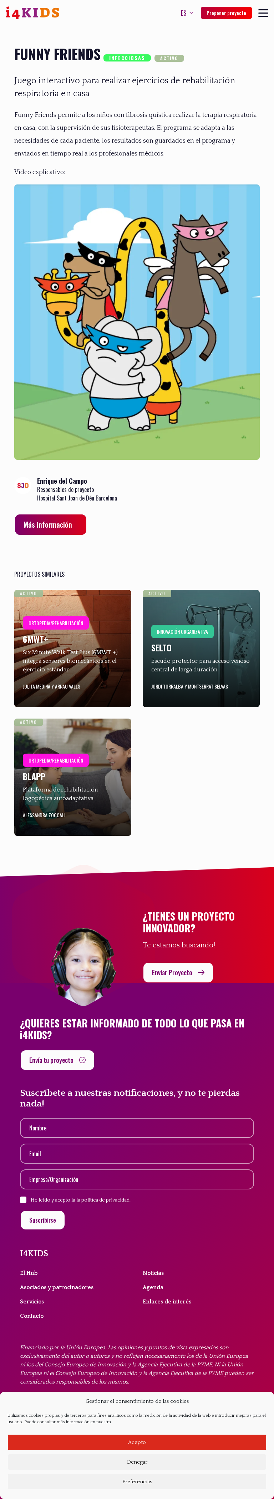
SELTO (161, 647)
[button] (50, 525)
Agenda (153, 1287)
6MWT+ (35, 638)
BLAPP (34, 776)
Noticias (153, 1273)
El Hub (29, 1273)
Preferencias (137, 1482)
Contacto (32, 1316)
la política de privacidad (103, 1200)
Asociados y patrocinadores (56, 1287)
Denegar (137, 1462)
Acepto (137, 1442)
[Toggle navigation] (263, 13)
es (184, 13)
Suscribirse (42, 1220)
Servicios (32, 1301)
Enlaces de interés (167, 1301)
